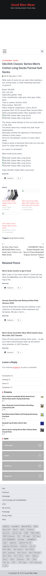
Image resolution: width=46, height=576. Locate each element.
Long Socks (13, 238)
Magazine (22, 476)
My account (6, 508)
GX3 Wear (21, 539)
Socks (15, 60)
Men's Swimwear (35, 552)
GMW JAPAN (35, 533)
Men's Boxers (18, 549)
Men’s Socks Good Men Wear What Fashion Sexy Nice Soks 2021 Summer (30, 203)
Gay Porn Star (17, 533)
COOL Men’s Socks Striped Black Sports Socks (9, 226)
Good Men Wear (23, 5)
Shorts (5, 559)
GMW (26, 533)
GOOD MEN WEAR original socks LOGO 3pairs (9, 203)
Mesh (28, 556)
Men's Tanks (7, 556)
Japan (5, 543)
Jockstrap (23, 546)
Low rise (32, 546)
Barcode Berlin (26, 526)
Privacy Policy (7, 515)
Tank (28, 559)
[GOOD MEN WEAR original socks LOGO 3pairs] (11, 195)
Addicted (6, 526)
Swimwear (20, 559)
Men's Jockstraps (9, 552)
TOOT (14, 562)
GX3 (18, 536)
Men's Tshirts (18, 556)
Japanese (13, 543)
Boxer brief (6, 529)
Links (4, 504)
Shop (4, 519)
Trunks (5, 566)
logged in (16, 367)
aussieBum (15, 526)
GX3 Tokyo (36, 536)
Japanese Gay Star (25, 543)
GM (5, 76)
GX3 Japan (26, 536)
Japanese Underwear (10, 546)
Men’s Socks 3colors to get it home (16, 271)
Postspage (6, 512)
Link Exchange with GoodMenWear (14, 500)
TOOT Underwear (35, 562)
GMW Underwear (9, 536)
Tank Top (6, 562)
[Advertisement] (23, 33)
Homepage (6, 496)
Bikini (36, 526)
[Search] (42, 51)
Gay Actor (6, 533)
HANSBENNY (31, 539)
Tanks (34, 559)
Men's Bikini (7, 549)
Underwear (22, 445)
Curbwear (30, 529)
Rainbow (35, 556)
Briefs (22, 529)
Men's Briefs (30, 549)
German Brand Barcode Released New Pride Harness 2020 (20, 301)
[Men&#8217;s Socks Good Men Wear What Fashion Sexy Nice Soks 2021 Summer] (31, 195)
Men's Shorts (22, 552)
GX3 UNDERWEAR (9, 539)
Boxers (15, 529)
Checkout (5, 492)
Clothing (22, 466)
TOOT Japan (22, 562)
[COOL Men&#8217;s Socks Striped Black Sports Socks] (11, 217)
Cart (3, 488)
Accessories (7, 60)
